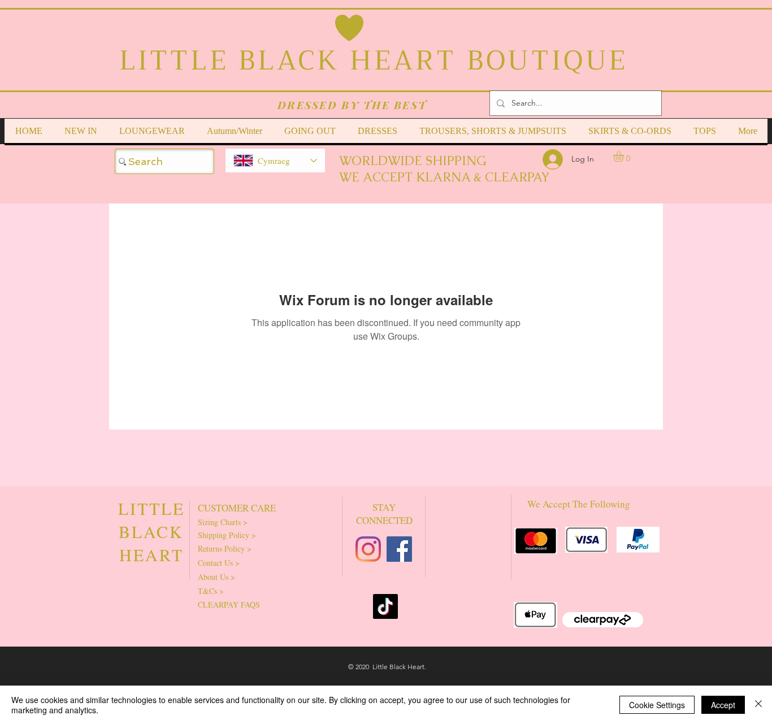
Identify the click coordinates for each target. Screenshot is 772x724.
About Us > (216, 576)
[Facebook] (399, 549)
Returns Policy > (224, 548)
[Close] (758, 705)
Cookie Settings (657, 704)
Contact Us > (219, 562)
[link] (624, 156)
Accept (723, 704)
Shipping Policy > (227, 535)
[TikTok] (385, 606)
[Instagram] (368, 549)
